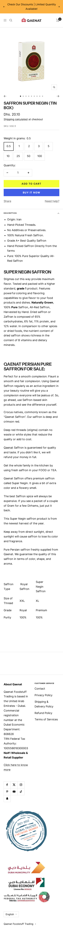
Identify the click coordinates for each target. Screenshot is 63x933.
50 (28, 156)
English (10, 914)
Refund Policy (43, 713)
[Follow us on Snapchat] (7, 798)
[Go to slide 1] (20, 96)
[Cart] (57, 20)
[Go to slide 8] (39, 96)
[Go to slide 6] (34, 96)
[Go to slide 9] (42, 96)
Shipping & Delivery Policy (44, 704)
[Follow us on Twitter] (14, 784)
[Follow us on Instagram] (20, 784)
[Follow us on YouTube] (14, 791)
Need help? (52, 201)
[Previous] (5, 96)
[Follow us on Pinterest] (7, 791)
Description (10, 213)
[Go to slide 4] (28, 96)
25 (18, 156)
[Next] (58, 96)
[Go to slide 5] (31, 96)
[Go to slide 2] (23, 96)
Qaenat (8, 447)
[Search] (10, 20)
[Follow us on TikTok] (20, 791)
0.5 (9, 146)
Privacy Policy (43, 695)
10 (8, 156)
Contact (40, 688)
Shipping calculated (16, 119)
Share (7, 201)
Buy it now (31, 192)
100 (39, 156)
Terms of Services (46, 719)
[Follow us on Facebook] (7, 784)
